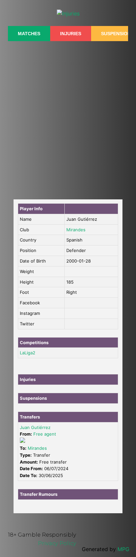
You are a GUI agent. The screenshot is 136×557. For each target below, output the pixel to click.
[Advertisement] (68, 117)
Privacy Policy (57, 543)
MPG (123, 549)
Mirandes (75, 229)
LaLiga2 (27, 352)
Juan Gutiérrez (35, 427)
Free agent (44, 434)
